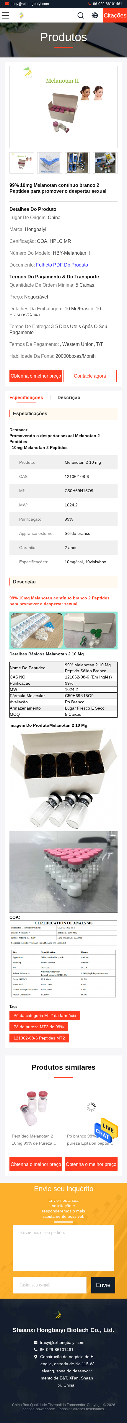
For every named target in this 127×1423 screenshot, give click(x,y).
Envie (103, 1285)
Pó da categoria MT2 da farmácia (45, 1015)
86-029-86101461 (107, 4)
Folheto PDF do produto (62, 264)
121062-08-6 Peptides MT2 (39, 1038)
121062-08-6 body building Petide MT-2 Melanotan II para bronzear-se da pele (86, 1140)
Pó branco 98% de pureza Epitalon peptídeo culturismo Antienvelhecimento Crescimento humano (35, 1140)
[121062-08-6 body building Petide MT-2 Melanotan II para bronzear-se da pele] (91, 1107)
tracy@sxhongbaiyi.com (30, 4)
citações (115, 15)
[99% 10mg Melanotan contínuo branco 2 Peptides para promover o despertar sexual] (63, 107)
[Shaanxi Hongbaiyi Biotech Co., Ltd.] (25, 15)
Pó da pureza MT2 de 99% (39, 1026)
